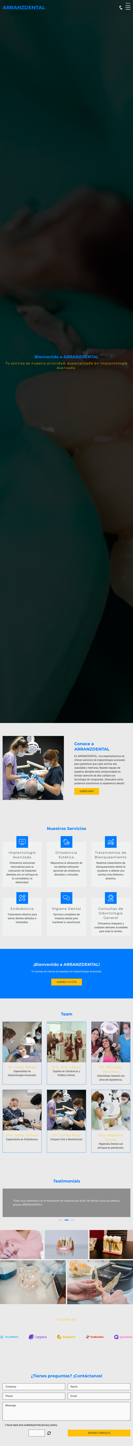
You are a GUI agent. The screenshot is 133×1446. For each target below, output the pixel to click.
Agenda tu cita (67, 982)
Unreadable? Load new (49, 1433)
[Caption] (21, 1244)
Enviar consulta (99, 1432)
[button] (8, 1203)
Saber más (87, 791)
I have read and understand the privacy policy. (31, 1425)
